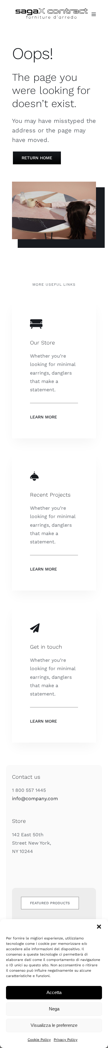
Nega (54, 1008)
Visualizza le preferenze (54, 1025)
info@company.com (35, 798)
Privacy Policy (65, 1040)
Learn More (43, 417)
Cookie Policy (39, 1040)
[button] (99, 927)
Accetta (54, 992)
